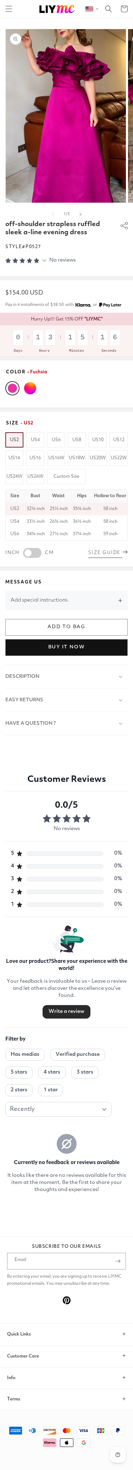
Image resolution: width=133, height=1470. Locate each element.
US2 (14, 440)
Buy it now (66, 647)
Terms (13, 1399)
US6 (56, 440)
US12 (118, 440)
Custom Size (66, 476)
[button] (9, 9)
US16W (56, 458)
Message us (23, 582)
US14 (14, 458)
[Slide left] (53, 214)
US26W (35, 476)
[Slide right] (80, 214)
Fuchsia (12, 388)
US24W (14, 476)
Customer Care (23, 1356)
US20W (98, 458)
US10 (98, 440)
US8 (76, 440)
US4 (35, 440)
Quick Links (19, 1334)
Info (11, 1378)
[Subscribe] (118, 1261)
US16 (35, 458)
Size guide (105, 552)
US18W (77, 458)
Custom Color (30, 388)
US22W (119, 458)
